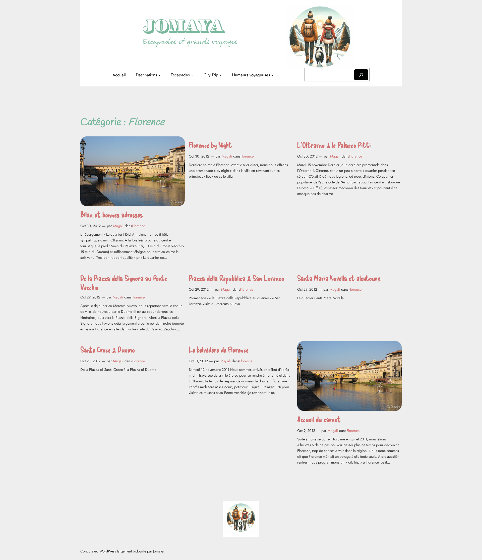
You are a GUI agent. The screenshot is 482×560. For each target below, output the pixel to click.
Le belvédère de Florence (219, 349)
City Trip (211, 75)
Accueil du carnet (319, 419)
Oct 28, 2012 (90, 361)
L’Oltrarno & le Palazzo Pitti (334, 144)
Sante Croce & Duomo (107, 349)
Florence (138, 225)
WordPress (107, 551)
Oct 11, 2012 (198, 361)
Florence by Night (210, 144)
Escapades (180, 75)
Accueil (119, 75)
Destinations (146, 75)
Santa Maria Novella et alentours (339, 278)
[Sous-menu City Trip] (220, 75)
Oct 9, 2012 (306, 430)
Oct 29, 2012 (90, 297)
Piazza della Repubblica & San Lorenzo (236, 278)
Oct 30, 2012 (90, 225)
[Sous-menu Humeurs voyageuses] (272, 75)
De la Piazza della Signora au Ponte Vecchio (123, 282)
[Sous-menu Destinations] (159, 75)
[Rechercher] (361, 74)
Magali (118, 225)
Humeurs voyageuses (251, 75)
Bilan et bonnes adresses (111, 214)
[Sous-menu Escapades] (192, 75)
